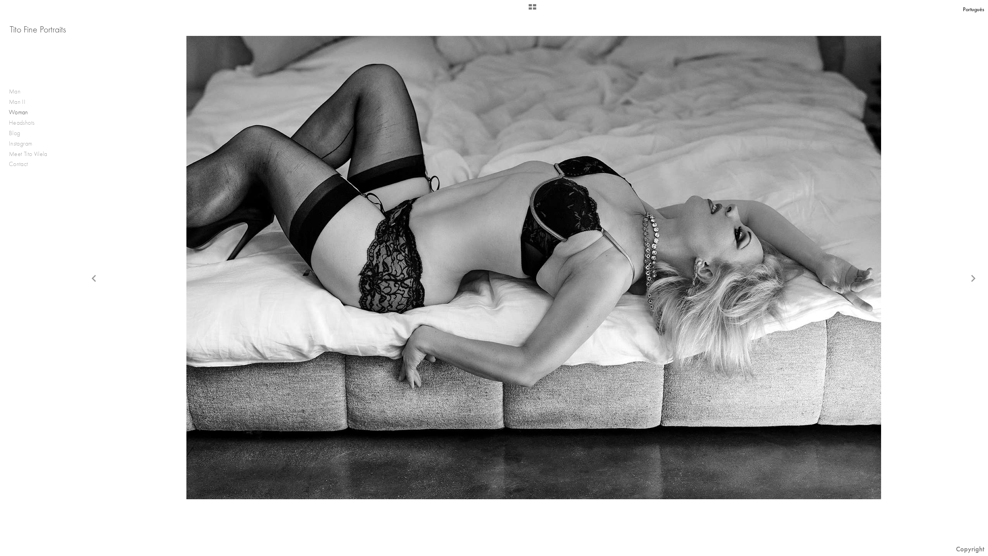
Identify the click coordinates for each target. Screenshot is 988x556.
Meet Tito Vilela (28, 154)
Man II (17, 101)
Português (973, 9)
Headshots (21, 122)
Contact (18, 164)
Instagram (20, 143)
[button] (532, 10)
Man (14, 91)
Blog (14, 133)
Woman (18, 112)
